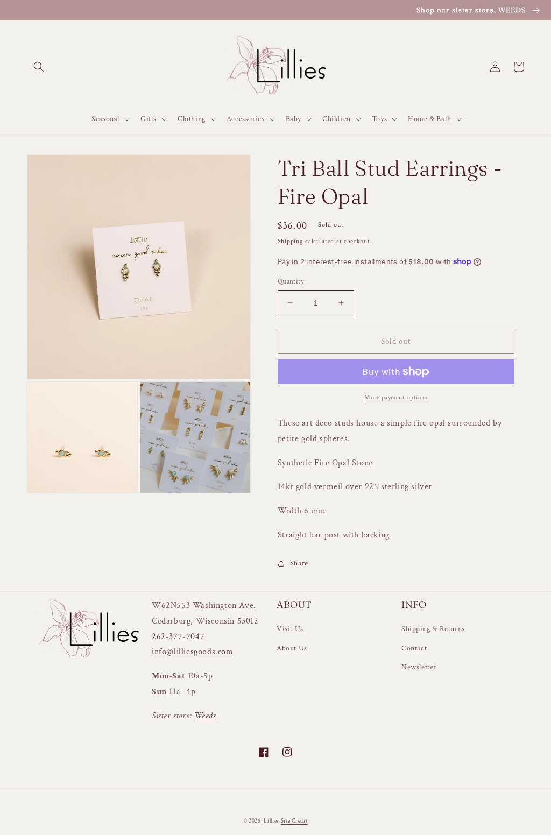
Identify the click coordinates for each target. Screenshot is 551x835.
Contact (414, 648)
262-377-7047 (178, 636)
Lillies (272, 821)
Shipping (290, 241)
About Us (292, 648)
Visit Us (290, 629)
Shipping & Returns (433, 629)
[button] (39, 67)
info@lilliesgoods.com (193, 651)
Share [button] (299, 563)
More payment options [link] (395, 397)
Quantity (291, 281)
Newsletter (418, 667)
